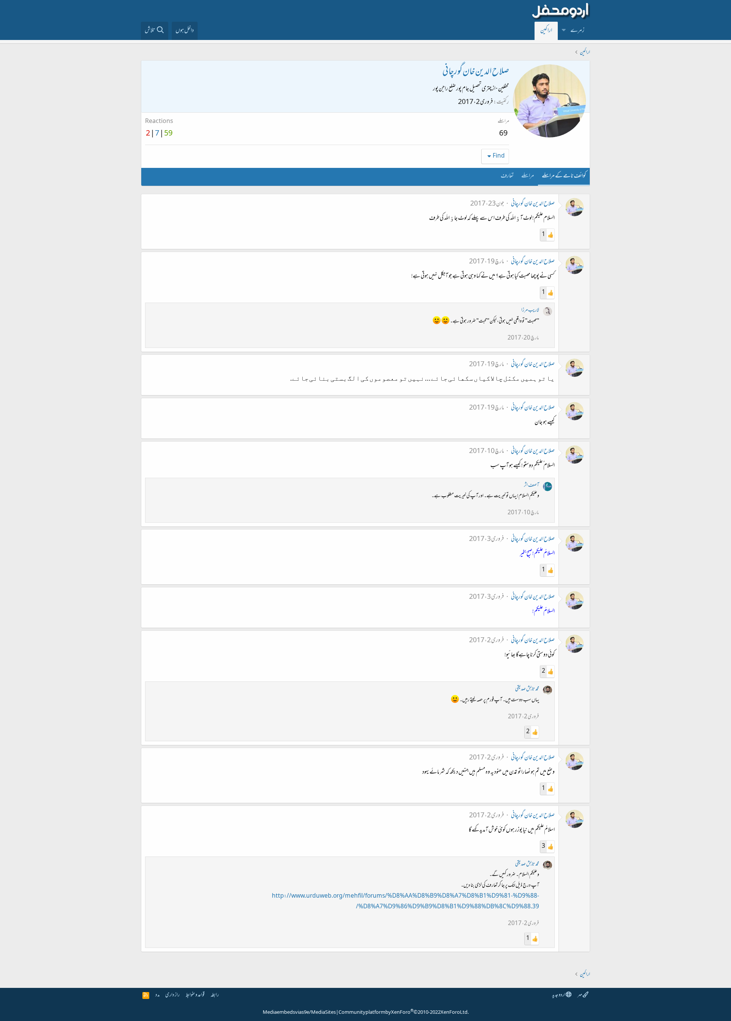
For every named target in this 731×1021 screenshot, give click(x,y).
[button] (564, 31)
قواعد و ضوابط (195, 995)
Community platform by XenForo (403, 1012)
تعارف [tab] (507, 176)
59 (168, 134)
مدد (157, 995)
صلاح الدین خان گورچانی (533, 204)
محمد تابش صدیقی (527, 689)
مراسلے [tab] (527, 176)
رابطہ (215, 995)
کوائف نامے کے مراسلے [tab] (564, 176)
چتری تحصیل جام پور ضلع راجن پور (462, 89)
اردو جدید (559, 995)
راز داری (172, 995)
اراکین (546, 31)
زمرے (577, 31)
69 (503, 134)
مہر (580, 995)
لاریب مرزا (530, 310)
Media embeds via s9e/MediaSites (299, 1012)
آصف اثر (531, 485)
